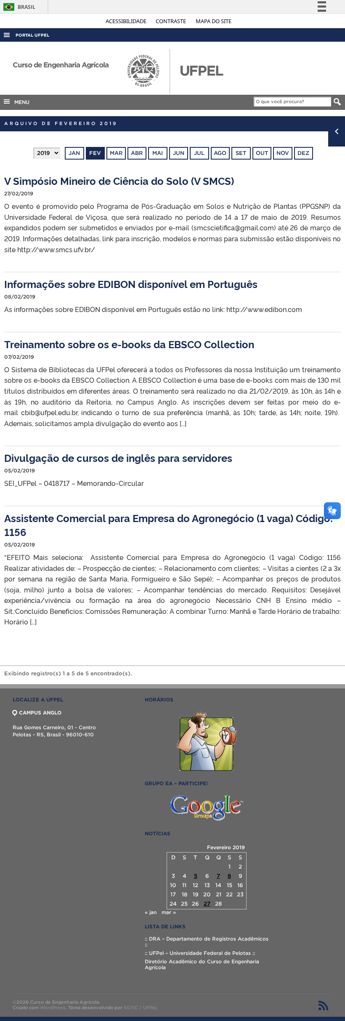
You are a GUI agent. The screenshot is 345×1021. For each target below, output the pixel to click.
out (262, 153)
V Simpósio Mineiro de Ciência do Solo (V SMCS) (119, 180)
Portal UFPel (32, 35)
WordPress (53, 1007)
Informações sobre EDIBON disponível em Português (130, 284)
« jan (151, 912)
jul (199, 153)
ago (220, 153)
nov (282, 153)
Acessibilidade (127, 21)
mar (116, 153)
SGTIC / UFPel (140, 1007)
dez (303, 153)
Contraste (171, 21)
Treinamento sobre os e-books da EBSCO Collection (129, 344)
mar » (169, 912)
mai (157, 153)
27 (207, 904)
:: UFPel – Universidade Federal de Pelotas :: (200, 953)
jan (74, 153)
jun (178, 153)
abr (137, 153)
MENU (20, 102)
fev (95, 153)
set (241, 153)
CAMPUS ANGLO (40, 712)
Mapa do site (213, 21)
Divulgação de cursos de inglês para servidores (118, 457)
